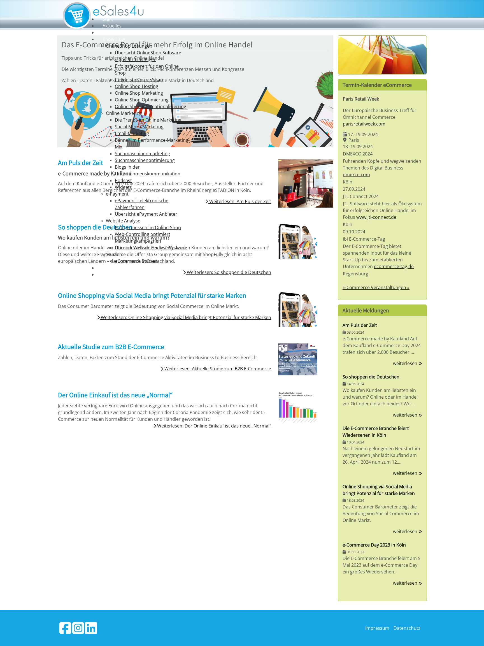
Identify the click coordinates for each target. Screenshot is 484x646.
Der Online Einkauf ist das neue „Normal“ (115, 394)
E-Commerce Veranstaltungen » (376, 287)
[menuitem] (107, 19)
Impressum (377, 628)
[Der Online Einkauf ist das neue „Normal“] (297, 407)
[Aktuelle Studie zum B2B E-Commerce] (297, 359)
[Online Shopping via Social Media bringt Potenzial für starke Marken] (297, 309)
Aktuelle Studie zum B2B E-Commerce (111, 346)
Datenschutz (407, 628)
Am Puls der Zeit (360, 325)
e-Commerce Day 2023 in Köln (374, 545)
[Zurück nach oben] (474, 636)
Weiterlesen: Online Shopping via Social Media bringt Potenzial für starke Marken (185, 317)
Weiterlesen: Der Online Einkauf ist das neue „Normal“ (213, 426)
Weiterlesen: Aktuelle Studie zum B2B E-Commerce (217, 369)
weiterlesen (405, 363)
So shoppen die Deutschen (371, 377)
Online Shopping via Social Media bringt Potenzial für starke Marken (152, 295)
